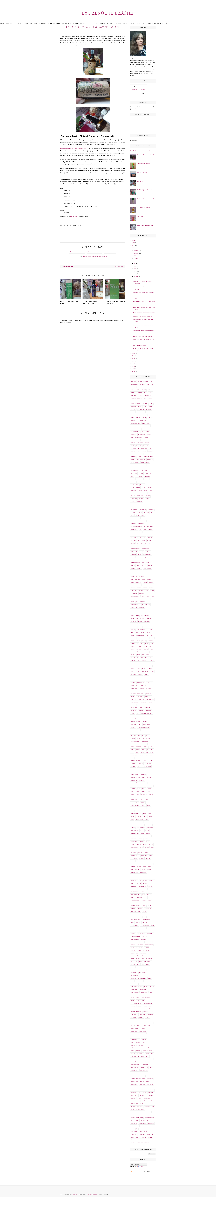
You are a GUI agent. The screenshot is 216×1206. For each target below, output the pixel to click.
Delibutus (143, 520)
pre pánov (143, 1039)
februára (136, 276)
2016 (133, 363)
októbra (135, 255)
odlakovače (147, 1008)
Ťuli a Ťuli (150, 1140)
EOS (145, 543)
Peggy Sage (149, 777)
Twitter (143, 96)
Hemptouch (144, 610)
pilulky (133, 1025)
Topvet (132, 883)
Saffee (136, 824)
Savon (142, 833)
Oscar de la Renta (135, 771)
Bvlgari (141, 473)
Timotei (145, 880)
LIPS (143, 654)
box (152, 930)
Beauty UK (133, 434)
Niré (147, 752)
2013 (133, 371)
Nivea (151, 752)
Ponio (132, 791)
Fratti (145, 582)
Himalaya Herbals (145, 615)
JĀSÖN (132, 640)
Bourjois (143, 465)
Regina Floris (134, 808)
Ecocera (141, 551)
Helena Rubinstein (135, 610)
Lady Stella (151, 660)
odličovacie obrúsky (136, 1011)
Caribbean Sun (134, 484)
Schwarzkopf (141, 836)
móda (143, 1000)
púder (132, 1050)
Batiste (144, 428)
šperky (150, 1137)
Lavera (138, 665)
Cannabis (133, 481)
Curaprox (133, 512)
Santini (147, 830)
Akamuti (144, 389)
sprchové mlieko (135, 1064)
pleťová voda (134, 1028)
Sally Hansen (148, 824)
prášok (144, 1042)
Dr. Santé (133, 540)
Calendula (147, 476)
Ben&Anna (147, 437)
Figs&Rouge (139, 573)
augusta (135, 261)
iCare (138, 964)
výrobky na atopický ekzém (137, 1109)
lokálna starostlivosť (136, 986)
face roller (146, 950)
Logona (152, 671)
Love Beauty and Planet (137, 674)
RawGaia (143, 802)
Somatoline (144, 855)
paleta (147, 1017)
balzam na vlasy (145, 930)
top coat (139, 1098)
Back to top (151, 1195)
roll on (133, 1053)
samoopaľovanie (135, 1056)
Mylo (143, 730)
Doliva (132, 532)
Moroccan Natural (135, 721)
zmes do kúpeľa (142, 1123)
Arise (145, 406)
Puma (138, 794)
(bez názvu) (140, 181)
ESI (149, 543)
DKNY (132, 515)
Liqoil (132, 671)
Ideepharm (133, 626)
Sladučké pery (140, 216)
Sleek (152, 847)
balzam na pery (135, 930)
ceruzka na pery (135, 939)
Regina (149, 805)
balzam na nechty (141, 928)
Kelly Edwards (134, 643)
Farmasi (133, 568)
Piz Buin (133, 785)
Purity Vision (134, 799)
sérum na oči (134, 1084)
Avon (145, 414)
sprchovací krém (144, 1061)
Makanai (142, 688)
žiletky (133, 1142)
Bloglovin (134, 89)
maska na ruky (143, 989)
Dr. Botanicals (147, 532)
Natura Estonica (145, 741)
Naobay (138, 738)
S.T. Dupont (140, 822)
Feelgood (147, 571)
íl (136, 1128)
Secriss (140, 838)
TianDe (146, 877)
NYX (143, 735)
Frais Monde (150, 579)
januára (135, 279)
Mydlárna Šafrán (135, 730)
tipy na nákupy (149, 1095)
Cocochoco (134, 498)
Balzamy (126, 23)
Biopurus (133, 453)
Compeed (148, 498)
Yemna (142, 914)
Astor (132, 412)
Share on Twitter (95, 252)
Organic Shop (148, 763)
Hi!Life (137, 615)
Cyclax (140, 512)
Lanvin (132, 665)
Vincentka (143, 900)
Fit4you (146, 573)
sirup (147, 1056)
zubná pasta (151, 1126)
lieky (140, 983)
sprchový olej (144, 1067)
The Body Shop (134, 872)
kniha (142, 967)
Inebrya (145, 626)
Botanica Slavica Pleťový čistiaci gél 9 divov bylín (73, 148)
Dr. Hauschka (143, 534)
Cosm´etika (133, 506)
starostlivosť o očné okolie (138, 1075)
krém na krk (134, 972)
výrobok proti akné (149, 1117)
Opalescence (134, 763)
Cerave (140, 490)
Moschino (145, 721)
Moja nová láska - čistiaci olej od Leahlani (143, 292)
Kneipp (132, 649)
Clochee (148, 495)
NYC (139, 735)
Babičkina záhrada (135, 423)
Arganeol (133, 406)
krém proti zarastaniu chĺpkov (138, 978)
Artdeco (133, 409)
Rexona (150, 813)
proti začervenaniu (135, 1042)
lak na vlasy (148, 981)
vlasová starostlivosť (136, 1106)
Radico (136, 802)
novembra (136, 253)
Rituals (145, 816)
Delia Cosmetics (135, 520)
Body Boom (150, 459)
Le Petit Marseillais (147, 665)
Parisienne (143, 774)
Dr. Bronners (134, 534)
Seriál (144, 23)
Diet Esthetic (134, 529)
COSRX (140, 476)
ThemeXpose (74, 1194)
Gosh (147, 593)
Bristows (145, 467)
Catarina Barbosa (135, 487)
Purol (141, 799)
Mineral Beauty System (146, 713)
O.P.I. (151, 755)
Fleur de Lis (134, 576)
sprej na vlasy (134, 1070)
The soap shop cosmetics (137, 877)
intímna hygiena (145, 964)
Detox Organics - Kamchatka (138, 526)
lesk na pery (134, 983)
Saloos (133, 827)
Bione (139, 451)
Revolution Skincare (136, 813)
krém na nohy (142, 972)
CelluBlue (133, 490)
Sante (141, 830)
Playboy (133, 788)
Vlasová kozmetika (75, 23)
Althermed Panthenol (136, 398)
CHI (136, 476)
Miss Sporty (134, 716)
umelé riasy (143, 1103)
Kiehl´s (147, 643)
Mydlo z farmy (146, 724)
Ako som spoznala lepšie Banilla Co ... (115, 303)
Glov (147, 590)
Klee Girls (139, 646)
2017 (133, 361)
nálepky (133, 1006)
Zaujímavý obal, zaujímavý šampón (145, 198)
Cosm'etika (140, 501)
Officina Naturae (140, 757)
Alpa (145, 392)
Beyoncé (133, 442)
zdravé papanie (144, 1120)
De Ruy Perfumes (135, 518)
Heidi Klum (141, 607)
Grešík (142, 596)
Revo (132, 810)
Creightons (143, 509)
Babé (143, 423)
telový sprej (151, 1092)
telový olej (134, 1092)
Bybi (132, 476)
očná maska (143, 1014)
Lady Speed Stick (142, 660)
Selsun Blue (134, 841)
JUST (132, 632)
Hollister (142, 618)
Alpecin (150, 392)
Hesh (132, 615)
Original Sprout (135, 769)
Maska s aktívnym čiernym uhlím (145, 225)
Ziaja (132, 922)
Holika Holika (134, 618)
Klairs (132, 646)
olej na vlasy (134, 1014)
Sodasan (140, 852)
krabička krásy (142, 969)
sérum (147, 1081)
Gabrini (133, 587)
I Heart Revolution (147, 624)
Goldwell (141, 593)
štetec (132, 1140)
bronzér (133, 933)
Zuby (85, 23)
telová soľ (142, 1084)
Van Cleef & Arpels (135, 894)
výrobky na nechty (135, 1112)
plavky (138, 1025)
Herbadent (133, 612)
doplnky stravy (149, 944)
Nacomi (133, 738)
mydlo (138, 1000)
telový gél (133, 1089)
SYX (132, 824)
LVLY (147, 654)
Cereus (145, 490)
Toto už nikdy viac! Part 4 (143, 163)
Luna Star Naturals (135, 677)
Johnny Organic (140, 635)
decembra (136, 250)
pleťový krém (142, 1031)
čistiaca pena (134, 1131)
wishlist (137, 1120)
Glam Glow (151, 587)
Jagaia (137, 632)
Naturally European (136, 746)
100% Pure (133, 381)
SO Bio (146, 822)
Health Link (134, 607)
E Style (133, 543)
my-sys (132, 1000)
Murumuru (133, 724)
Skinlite (147, 847)
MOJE (142, 685)
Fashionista (139, 571)
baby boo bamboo (145, 925)
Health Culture (146, 604)
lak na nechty (139, 981)
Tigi (140, 880)
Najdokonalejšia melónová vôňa (145, 190)
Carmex (142, 484)
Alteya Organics (148, 395)
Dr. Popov (149, 537)
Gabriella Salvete (150, 585)
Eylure (133, 565)
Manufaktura (140, 696)
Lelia (139, 668)
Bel (132, 437)
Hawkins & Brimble (135, 604)
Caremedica (148, 481)
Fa (145, 565)
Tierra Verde (134, 880)
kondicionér (149, 967)
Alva (145, 398)
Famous (150, 565)
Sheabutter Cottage (148, 844)
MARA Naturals (140, 682)
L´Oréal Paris (150, 679)
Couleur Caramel (143, 506)
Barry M (148, 426)
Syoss (144, 866)
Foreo (143, 579)
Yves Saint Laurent (135, 919)
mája (135, 268)
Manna (132, 696)
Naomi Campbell (135, 741)
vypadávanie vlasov (149, 1106)
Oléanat (144, 760)
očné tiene (133, 1017)
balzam (133, 928)
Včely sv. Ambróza (135, 905)
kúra (132, 981)
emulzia (133, 950)
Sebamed (149, 836)
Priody (132, 794)
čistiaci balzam (143, 1131)
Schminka (133, 836)
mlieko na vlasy (135, 997)
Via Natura (139, 897)
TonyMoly (151, 880)
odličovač (145, 1011)
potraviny (143, 1036)
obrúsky (140, 1008)
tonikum (133, 1098)
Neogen (143, 749)
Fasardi (133, 571)
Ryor (147, 819)
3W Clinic (142, 384)
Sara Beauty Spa (135, 833)
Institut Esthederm (141, 629)
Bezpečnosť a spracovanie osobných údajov (22, 23)
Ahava (138, 389)
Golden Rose (134, 593)
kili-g (137, 967)
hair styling (134, 961)
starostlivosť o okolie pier (137, 1073)
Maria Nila (133, 699)
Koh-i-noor (139, 649)
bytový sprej (150, 933)
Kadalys (138, 640)
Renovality (142, 808)
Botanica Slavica (74, 216)
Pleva (138, 788)
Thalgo (149, 869)
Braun (149, 465)
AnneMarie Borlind (135, 403)
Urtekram (143, 891)
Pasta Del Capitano (135, 777)
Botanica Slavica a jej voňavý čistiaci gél (143, 336)
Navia (151, 746)
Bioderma (133, 448)
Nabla (147, 735)
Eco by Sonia (134, 551)
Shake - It (139, 844)
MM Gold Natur (134, 685)
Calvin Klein (140, 479)
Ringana (139, 816)
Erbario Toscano (135, 559)
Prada (137, 791)
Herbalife (149, 612)
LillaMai (144, 668)
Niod (132, 752)
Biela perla (140, 442)
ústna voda (142, 1128)
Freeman (133, 585)
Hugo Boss (133, 621)
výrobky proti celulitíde (137, 1114)
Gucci (153, 596)
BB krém (150, 417)
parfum (133, 1020)
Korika (151, 649)
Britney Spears (134, 470)
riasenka (138, 1050)
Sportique (148, 858)
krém (149, 969)
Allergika (133, 392)
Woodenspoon (148, 908)
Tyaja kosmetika (135, 891)
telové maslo (150, 1084)
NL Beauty (133, 735)
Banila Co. (141, 426)
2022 (133, 245)
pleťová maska (146, 1025)
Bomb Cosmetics (145, 462)
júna (135, 266)
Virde (149, 900)
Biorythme (140, 453)
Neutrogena (150, 749)
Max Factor (134, 707)
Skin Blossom (134, 847)
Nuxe (146, 755)
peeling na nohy (146, 1020)
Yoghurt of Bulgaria (136, 916)
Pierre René (141, 780)
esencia (139, 950)
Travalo (139, 883)
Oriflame (140, 766)
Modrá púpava (134, 718)
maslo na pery (144, 992)
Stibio (137, 861)
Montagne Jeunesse (144, 718)
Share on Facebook (78, 252)
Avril (149, 414)
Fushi (139, 585)
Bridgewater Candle (136, 467)
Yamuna (144, 911)
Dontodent (139, 532)
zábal (132, 1128)
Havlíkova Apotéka (140, 601)
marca (135, 273)
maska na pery (134, 989)
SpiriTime (141, 858)
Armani (150, 406)
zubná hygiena (134, 1126)
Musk (140, 724)
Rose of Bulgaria (140, 819)
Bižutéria (133, 456)
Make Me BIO (148, 688)
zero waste (134, 1123)
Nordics (141, 755)
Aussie (143, 412)
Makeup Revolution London (137, 693)
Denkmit (150, 520)
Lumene (146, 674)
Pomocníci (118, 23)
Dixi (140, 529)
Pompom (149, 788)
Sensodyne (141, 841)
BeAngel (150, 428)
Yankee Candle (134, 914)
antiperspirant (134, 925)
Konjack (146, 649)
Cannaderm (140, 481)
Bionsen (144, 451)
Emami (132, 557)
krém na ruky (134, 975)
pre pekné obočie (135, 1039)
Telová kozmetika (45, 23)
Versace (149, 894)
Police (143, 788)
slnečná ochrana (142, 1059)
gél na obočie (149, 958)
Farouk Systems (147, 568)
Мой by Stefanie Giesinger (143, 1142)
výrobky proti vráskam (137, 1117)
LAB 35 (138, 654)
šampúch (144, 1137)
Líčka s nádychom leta (142, 172)
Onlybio (150, 760)
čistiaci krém (142, 1134)
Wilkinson (140, 908)
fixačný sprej (143, 953)
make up (152, 986)
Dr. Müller (142, 537)
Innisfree (152, 626)
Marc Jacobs (148, 696)
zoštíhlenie (151, 1123)
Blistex (139, 456)
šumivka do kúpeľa (141, 1140)
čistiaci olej (150, 1134)
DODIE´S (143, 515)
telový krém (151, 1089)
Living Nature (144, 671)
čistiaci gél (134, 1134)
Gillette (145, 587)
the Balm (142, 1095)
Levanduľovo (135, 23)
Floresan (141, 576)
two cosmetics (134, 1103)
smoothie (150, 1059)
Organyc (133, 766)
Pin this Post (111, 252)
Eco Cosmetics (145, 548)
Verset (132, 897)
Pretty (149, 791)
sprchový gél (144, 1064)
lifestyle (146, 983)
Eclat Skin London (135, 548)
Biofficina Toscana (142, 448)
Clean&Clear (140, 495)
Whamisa (133, 908)
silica (142, 1056)
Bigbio (132, 445)
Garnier (139, 587)
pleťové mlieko (143, 1028)
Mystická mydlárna (136, 732)
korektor (133, 969)
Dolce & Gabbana (148, 529)
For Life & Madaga (135, 579)
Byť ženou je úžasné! (108, 13)
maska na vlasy (135, 992)
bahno (152, 925)
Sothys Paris (134, 858)
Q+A (132, 802)
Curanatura (151, 509)
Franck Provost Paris (136, 582)
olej (151, 1011)
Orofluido (148, 769)
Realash (143, 805)
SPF (151, 822)
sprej (151, 1067)
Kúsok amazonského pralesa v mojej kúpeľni (144, 312)
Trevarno (133, 886)
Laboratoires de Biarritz (146, 657)
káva (149, 978)
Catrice (143, 487)
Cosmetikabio (147, 504)
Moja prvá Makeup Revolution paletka (146, 154)
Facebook (143, 89)
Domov (2, 23)
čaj (147, 1128)
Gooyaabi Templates (92, 1194)
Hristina (149, 618)
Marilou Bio (141, 699)
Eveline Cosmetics (135, 562)
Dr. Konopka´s (134, 537)
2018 (133, 358)
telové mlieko (134, 1087)
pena (142, 1022)
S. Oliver (133, 822)
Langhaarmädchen (148, 663)
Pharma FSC (134, 780)
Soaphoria (133, 852)
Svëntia (133, 866)
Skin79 (141, 847)
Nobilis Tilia (134, 755)
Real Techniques (135, 805)
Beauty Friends (145, 431)
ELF (137, 543)
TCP (132, 869)
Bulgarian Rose (144, 470)
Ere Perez (143, 559)
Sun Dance (150, 863)
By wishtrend (148, 473)
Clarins (133, 495)
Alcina (149, 389)
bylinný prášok (141, 933)
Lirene (137, 671)
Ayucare (138, 417)
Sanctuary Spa (134, 830)
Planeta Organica (141, 785)
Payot (143, 777)
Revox (144, 813)
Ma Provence (134, 688)
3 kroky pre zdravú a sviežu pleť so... (91, 303)
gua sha (138, 958)
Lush (144, 677)
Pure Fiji (151, 794)
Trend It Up (145, 883)
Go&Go (152, 590)
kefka (132, 967)
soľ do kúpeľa (134, 1061)
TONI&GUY (137, 869)
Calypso (147, 479)
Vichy (145, 897)
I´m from (150, 629)
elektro (146, 947)
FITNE (138, 565)
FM (142, 565)
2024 (133, 240)
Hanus (132, 601)
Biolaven (133, 451)
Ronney (150, 816)
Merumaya (141, 710)
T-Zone (149, 866)
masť (151, 992)
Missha (140, 716)
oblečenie (133, 1008)
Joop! (151, 635)
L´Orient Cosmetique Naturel (138, 679)
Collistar (141, 498)
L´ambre (133, 682)
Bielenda (147, 442)
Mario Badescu (134, 702)
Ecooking (133, 554)
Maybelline (147, 707)
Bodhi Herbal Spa (141, 459)
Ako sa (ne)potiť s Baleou (143, 207)
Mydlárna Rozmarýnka (143, 727)
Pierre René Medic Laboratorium (139, 783)
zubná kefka (143, 1126)
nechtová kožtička (147, 1003)
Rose (132, 819)
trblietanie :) (147, 1098)
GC (143, 585)
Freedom (151, 582)
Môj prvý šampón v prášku (139, 345)
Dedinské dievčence (146, 518)
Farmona (139, 568)
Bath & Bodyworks (135, 428)
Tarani (143, 869)
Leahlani (133, 668)
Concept (133, 501)
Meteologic (148, 710)
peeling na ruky (135, 1022)
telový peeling (142, 1092)
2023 (133, 242)
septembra (136, 258)
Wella (149, 905)
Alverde (150, 398)
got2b (132, 958)
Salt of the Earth (141, 827)
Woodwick (133, 911)
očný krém (141, 1017)
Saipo (142, 824)
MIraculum (149, 682)
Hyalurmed (147, 621)
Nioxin (137, 752)
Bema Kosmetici (138, 437)
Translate (142, 1166)
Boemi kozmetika (135, 462)
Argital (140, 406)
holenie (133, 964)
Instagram (134, 96)
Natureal (145, 746)
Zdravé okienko (153, 23)
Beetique (149, 434)
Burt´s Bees (134, 473)
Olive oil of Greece (135, 760)
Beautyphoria (141, 434)
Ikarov (140, 626)
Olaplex (148, 757)
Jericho (148, 632)
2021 (133, 248)
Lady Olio (133, 660)
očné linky (150, 1014)
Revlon (149, 808)
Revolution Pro (139, 810)
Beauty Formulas (135, 431)
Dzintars (149, 540)
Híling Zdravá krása (136, 624)
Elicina (139, 554)
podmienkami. (136, 109)
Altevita (141, 395)
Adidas (132, 389)
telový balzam (143, 1087)
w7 (131, 1120)
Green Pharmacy (135, 596)
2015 (133, 366)
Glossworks (141, 590)
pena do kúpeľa (149, 1022)
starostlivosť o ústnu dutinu (138, 1078)
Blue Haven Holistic (148, 456)
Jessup (132, 635)
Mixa (146, 716)
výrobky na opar (147, 1112)
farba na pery (134, 953)
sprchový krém (135, 1067)
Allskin (140, 392)
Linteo (150, 668)
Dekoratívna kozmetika (96, 23)
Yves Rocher (151, 916)
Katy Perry (150, 640)
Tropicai (150, 886)
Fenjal (132, 573)
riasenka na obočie (147, 1050)
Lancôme (133, 663)
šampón (138, 1137)
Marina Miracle (150, 699)
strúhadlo (150, 1078)
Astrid (137, 412)
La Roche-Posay (134, 657)
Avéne (132, 417)
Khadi (141, 643)
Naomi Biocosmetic (147, 738)
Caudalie (150, 487)
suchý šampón (134, 1081)
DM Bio (137, 515)
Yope (144, 916)
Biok (150, 448)
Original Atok (147, 766)
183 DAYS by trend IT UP (143, 381)
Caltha (133, 479)
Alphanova (133, 395)
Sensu (147, 841)
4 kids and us (150, 384)
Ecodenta (148, 551)
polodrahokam (134, 1036)
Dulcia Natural (141, 540)
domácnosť (140, 944)
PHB (151, 771)
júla (134, 263)
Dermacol (133, 523)
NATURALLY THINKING (147, 732)
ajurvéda (144, 922)
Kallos (144, 640)
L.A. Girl (133, 654)
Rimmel (133, 816)
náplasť (139, 1006)
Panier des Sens (134, 774)
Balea (148, 423)
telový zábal (134, 1095)
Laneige (139, 663)
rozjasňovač (140, 1053)
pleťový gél (104, 256)
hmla (140, 961)
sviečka (142, 1081)
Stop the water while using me (138, 863)
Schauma (148, 833)
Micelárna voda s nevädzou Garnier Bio (142, 316)
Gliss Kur (133, 590)
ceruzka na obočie (135, 936)
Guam (148, 596)
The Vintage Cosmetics (136, 875)
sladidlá (133, 1059)
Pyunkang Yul (148, 799)
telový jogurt (142, 1089)
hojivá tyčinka (147, 961)
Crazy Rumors (134, 509)
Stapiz (132, 861)
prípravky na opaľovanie (137, 1045)
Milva (138, 713)
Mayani (140, 707)
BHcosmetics (134, 420)
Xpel (139, 911)
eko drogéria (139, 947)
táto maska (108, 42)
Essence (150, 559)
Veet (143, 894)
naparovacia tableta (136, 1003)
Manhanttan (149, 693)
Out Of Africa (145, 771)
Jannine (142, 632)
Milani (132, 713)
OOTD (132, 757)
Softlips (146, 852)
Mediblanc (133, 710)
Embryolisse (139, 557)
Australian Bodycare (136, 414)
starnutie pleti (143, 1070)
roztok (147, 1053)
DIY (151, 512)
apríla (135, 271)
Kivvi (152, 643)
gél (143, 958)
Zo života (110, 23)
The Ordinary (143, 872)
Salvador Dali (150, 827)
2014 (133, 368)
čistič (132, 1137)
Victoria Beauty (135, 900)
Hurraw (140, 621)
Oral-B (141, 763)
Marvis (150, 702)
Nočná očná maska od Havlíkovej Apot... (69, 303)
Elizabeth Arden (147, 554)
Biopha (150, 451)
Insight (133, 629)
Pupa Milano (144, 794)
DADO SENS (146, 512)
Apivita (151, 403)
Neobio (137, 749)
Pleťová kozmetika (60, 23)
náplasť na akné (147, 1006)
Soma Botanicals (135, 855)
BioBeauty (145, 445)
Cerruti (151, 490)
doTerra (133, 944)
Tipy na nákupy (165, 23)
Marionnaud (143, 702)
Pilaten (150, 783)
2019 (133, 356)
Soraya (150, 855)
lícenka (146, 986)
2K (151, 381)
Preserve (143, 791)
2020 (133, 353)
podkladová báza (145, 1034)
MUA (146, 685)
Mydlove (133, 727)
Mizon (150, 716)
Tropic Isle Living (142, 886)
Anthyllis (145, 403)
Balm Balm (133, 426)
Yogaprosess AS (149, 914)
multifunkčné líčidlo (146, 997)
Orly (142, 769)
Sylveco (139, 866)
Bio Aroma (138, 445)
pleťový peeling (135, 1034)
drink (132, 947)
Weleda (144, 905)
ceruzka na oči (145, 936)
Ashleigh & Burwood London (144, 409)
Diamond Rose (150, 526)
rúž (152, 1053)
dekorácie (143, 939)
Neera (132, 749)
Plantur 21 (150, 785)
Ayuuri (144, 417)
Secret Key (133, 838)
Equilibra (147, 557)
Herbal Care (142, 612)
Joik (147, 635)
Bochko (133, 459)
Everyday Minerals (146, 562)
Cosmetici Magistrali (136, 504)
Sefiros (146, 838)
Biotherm (147, 453)
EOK (141, 543)
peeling (138, 1020)
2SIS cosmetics (134, 384)
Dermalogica (141, 523)
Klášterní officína (148, 646)
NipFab (142, 752)
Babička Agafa (143, 420)
